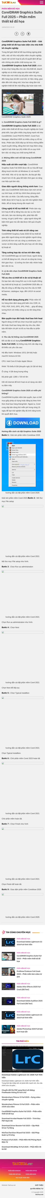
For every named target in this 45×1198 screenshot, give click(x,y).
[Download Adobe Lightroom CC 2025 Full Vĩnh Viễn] (8, 1015)
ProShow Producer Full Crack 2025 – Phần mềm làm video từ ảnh (29, 974)
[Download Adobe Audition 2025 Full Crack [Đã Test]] (8, 1001)
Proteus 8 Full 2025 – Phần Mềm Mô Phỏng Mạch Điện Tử (21, 1141)
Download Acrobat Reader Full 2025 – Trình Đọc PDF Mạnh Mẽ (21, 1119)
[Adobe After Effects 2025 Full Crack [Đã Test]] (8, 987)
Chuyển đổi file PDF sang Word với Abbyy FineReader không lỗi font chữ (18, 1091)
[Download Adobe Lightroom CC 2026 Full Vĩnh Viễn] (8, 942)
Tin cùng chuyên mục (18, 932)
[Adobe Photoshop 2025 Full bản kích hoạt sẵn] (8, 1029)
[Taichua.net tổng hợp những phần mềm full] (9, 2)
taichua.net (39, 1194)
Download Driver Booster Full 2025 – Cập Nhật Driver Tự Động (20, 1126)
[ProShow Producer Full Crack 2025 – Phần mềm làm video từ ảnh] (8, 972)
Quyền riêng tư (36, 1189)
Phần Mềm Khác (31, 1174)
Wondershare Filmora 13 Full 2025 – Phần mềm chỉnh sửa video (21, 1105)
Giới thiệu (39, 1185)
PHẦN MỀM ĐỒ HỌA (11, 9)
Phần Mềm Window (14, 1171)
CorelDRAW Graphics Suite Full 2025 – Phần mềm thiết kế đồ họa (29, 958)
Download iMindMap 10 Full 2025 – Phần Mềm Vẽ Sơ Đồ (21, 1148)
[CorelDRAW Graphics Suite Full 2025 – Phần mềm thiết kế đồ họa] (8, 956)
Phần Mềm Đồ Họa (15, 1174)
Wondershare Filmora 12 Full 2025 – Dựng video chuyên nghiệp (21, 1098)
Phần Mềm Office (31, 1171)
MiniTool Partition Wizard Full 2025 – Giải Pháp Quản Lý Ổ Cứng (20, 1134)
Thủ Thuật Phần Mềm (22, 1177)
